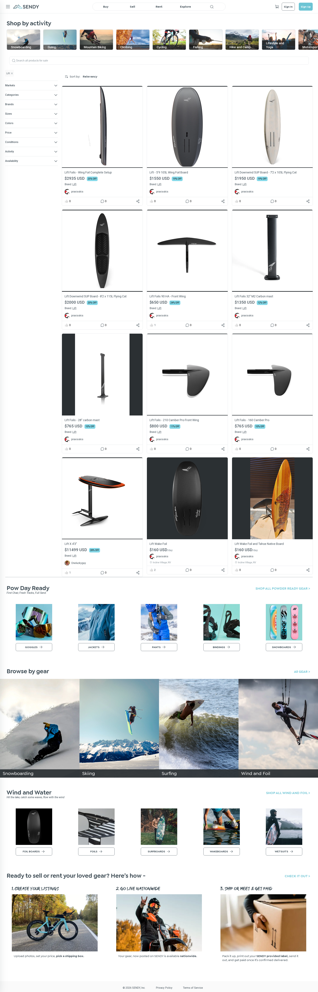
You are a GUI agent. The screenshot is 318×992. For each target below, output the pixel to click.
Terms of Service (193, 987)
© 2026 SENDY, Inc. (134, 987)
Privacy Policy (164, 987)
